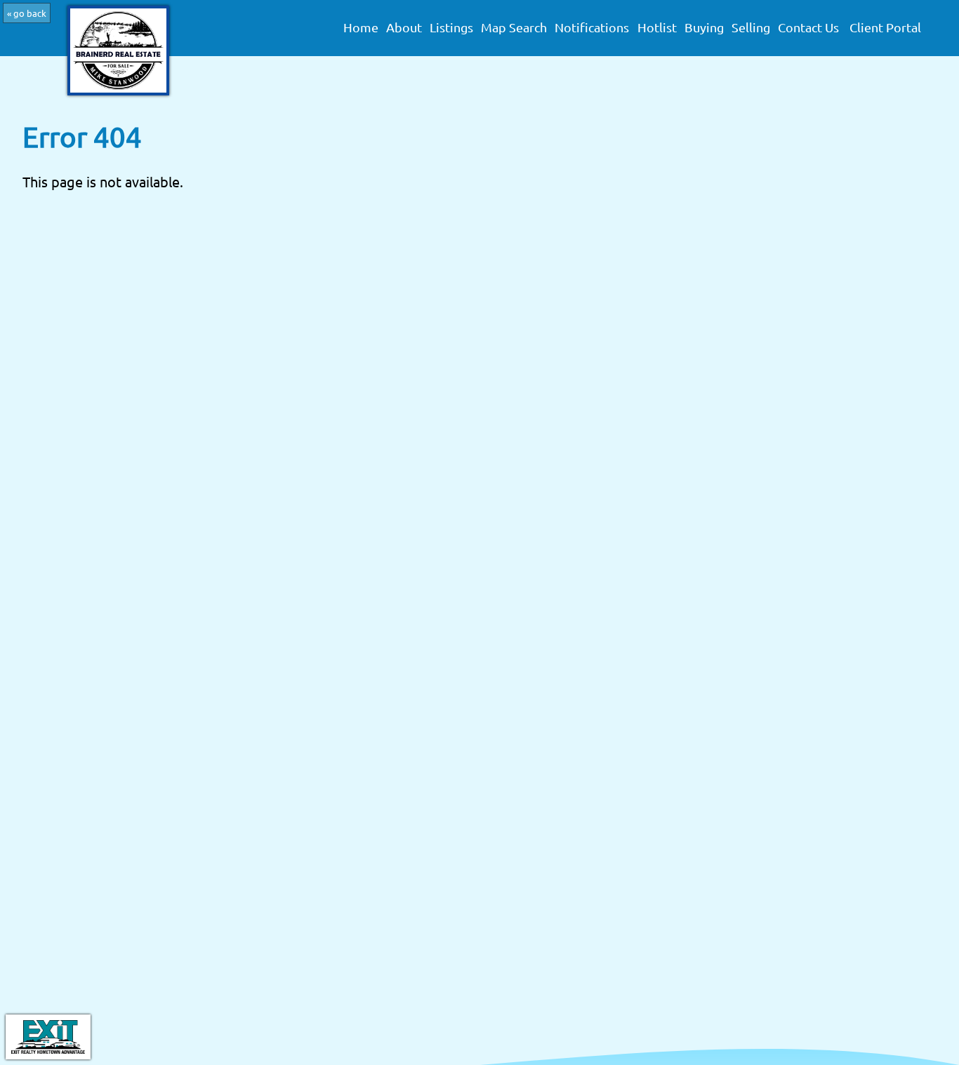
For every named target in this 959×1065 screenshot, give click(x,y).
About (404, 27)
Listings (451, 27)
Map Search (514, 27)
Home (360, 27)
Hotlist (657, 27)
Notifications (592, 27)
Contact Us (808, 27)
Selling (751, 27)
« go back (26, 13)
